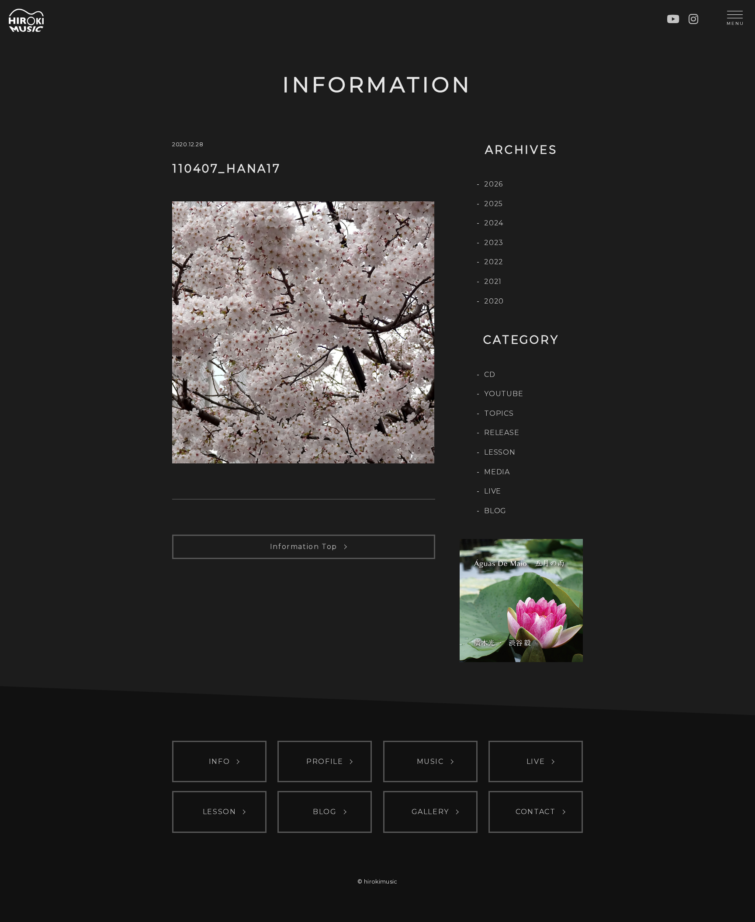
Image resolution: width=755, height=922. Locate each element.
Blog (495, 511)
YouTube (503, 394)
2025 (493, 204)
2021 (493, 281)
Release (501, 432)
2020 (494, 301)
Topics (499, 413)
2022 (493, 262)
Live (492, 491)
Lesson (500, 452)
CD (489, 374)
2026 (493, 184)
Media (497, 472)
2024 (493, 223)
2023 (493, 242)
